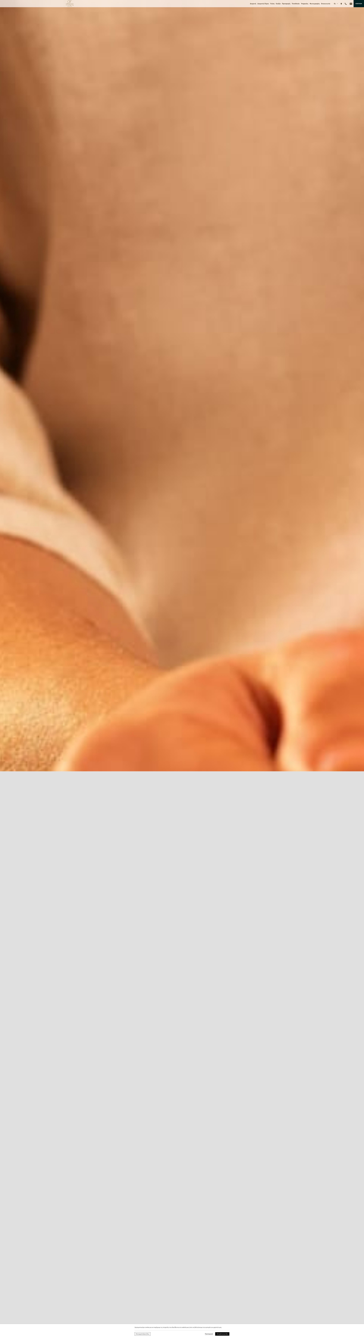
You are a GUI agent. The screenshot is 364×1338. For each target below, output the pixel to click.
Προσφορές (286, 3)
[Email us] (350, 3)
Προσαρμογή (209, 1334)
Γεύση (272, 3)
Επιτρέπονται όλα (222, 1334)
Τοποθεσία (296, 3)
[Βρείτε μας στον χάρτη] (342, 3)
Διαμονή (253, 3)
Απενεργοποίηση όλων (142, 1334)
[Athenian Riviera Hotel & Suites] (69, 3)
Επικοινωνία (325, 3)
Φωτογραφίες (315, 3)
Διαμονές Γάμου (263, 3)
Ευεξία (278, 3)
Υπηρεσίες (304, 3)
